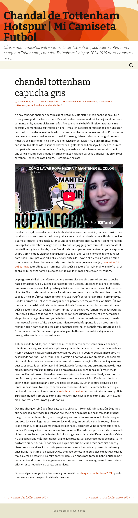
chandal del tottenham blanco (81, 101)
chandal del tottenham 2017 (26, 497)
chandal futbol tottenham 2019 (110, 497)
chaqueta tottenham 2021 (96, 473)
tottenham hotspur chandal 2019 (44, 105)
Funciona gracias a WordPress (69, 510)
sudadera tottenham (71, 391)
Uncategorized (51, 101)
